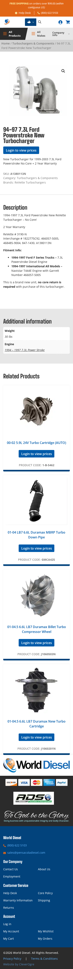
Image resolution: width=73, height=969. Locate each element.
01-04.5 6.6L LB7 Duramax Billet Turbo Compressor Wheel (36, 629)
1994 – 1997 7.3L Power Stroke (25, 350)
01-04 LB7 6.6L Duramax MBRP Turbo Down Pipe (36, 534)
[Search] (39, 22)
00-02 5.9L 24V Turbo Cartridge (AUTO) (36, 442)
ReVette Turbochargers (30, 182)
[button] (63, 71)
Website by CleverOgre (18, 964)
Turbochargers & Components (33, 43)
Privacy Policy (12, 959)
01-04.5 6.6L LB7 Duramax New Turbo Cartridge (36, 723)
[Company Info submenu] (69, 34)
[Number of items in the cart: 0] (68, 22)
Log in (7, 924)
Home (5, 43)
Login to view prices (21, 150)
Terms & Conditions (44, 959)
